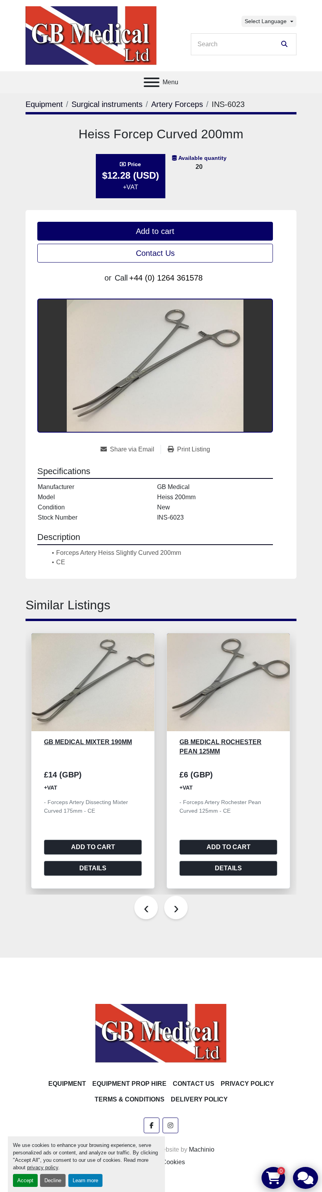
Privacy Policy (247, 1083)
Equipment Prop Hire (129, 1083)
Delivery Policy (199, 1099)
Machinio (201, 1149)
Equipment (67, 1083)
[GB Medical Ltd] (161, 1032)
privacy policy (42, 1167)
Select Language (266, 21)
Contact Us (155, 253)
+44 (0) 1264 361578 (166, 278)
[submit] (284, 44)
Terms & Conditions (130, 1099)
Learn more (85, 1180)
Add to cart (155, 231)
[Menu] (151, 82)
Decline (52, 1180)
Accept (25, 1180)
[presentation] (146, 907)
